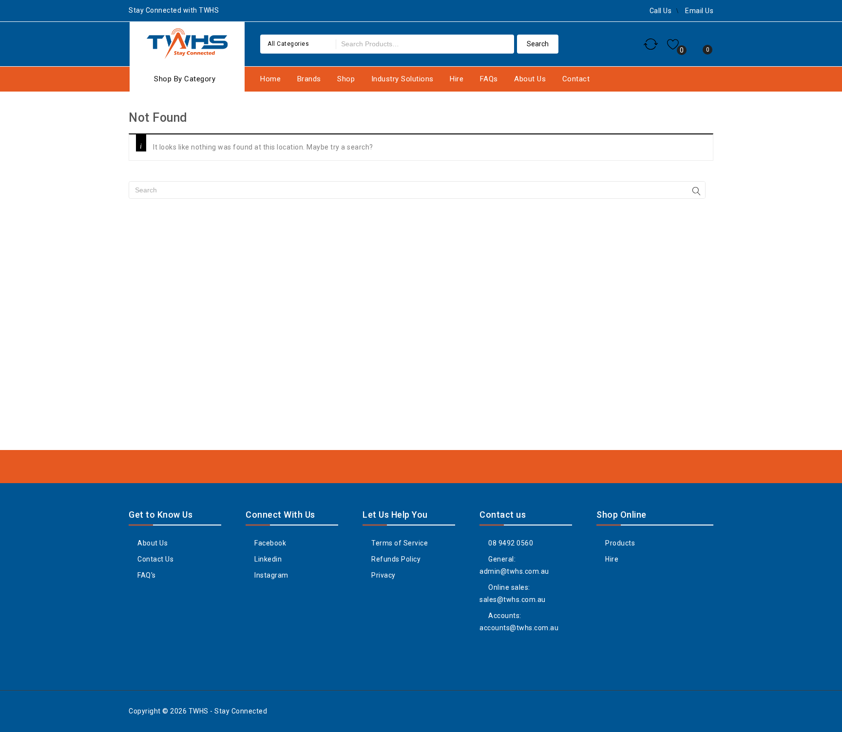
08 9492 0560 (510, 543)
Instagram (270, 575)
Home (270, 79)
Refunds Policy (395, 559)
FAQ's (146, 575)
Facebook (269, 543)
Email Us (699, 11)
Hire (456, 79)
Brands (309, 79)
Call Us (661, 11)
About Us (530, 79)
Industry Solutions (402, 79)
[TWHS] (187, 42)
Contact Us (154, 559)
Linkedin (267, 559)
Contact (576, 79)
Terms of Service (399, 543)
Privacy (383, 575)
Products (619, 543)
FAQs (489, 79)
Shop (346, 79)
